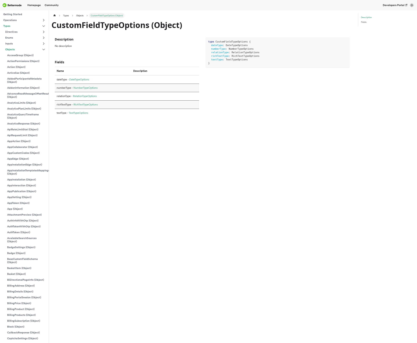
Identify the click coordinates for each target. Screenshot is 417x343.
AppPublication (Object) (21, 191)
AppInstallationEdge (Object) (24, 164)
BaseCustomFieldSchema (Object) (22, 260)
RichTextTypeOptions (85, 104)
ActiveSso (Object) (18, 72)
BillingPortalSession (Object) (24, 297)
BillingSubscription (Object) (23, 320)
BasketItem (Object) (19, 268)
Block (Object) (15, 326)
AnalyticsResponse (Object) (23, 123)
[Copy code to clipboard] (346, 41)
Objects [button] (10, 49)
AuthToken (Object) (18, 232)
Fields (364, 22)
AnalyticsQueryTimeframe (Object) (23, 116)
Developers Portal (393, 5)
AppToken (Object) (18, 203)
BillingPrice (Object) (19, 303)
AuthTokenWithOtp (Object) (24, 226)
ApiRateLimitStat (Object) (22, 129)
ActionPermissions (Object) (23, 61)
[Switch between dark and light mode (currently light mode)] (411, 5)
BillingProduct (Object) (21, 309)
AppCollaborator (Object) (22, 147)
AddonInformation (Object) (23, 87)
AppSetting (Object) (19, 197)
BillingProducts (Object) (21, 314)
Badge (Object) (16, 253)
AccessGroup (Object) (20, 55)
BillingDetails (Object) (20, 291)
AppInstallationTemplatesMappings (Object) (27, 172)
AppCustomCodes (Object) (23, 152)
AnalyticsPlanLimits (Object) (24, 108)
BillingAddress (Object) (21, 285)
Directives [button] (11, 31)
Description (366, 17)
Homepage (34, 5)
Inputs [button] (9, 43)
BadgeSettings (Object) (21, 247)
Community (52, 5)
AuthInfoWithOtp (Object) (22, 220)
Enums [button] (9, 37)
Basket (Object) (16, 273)
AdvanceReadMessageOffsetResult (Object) (27, 95)
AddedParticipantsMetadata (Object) (24, 80)
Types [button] (6, 25)
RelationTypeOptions (85, 96)
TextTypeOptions (78, 112)
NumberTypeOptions (85, 87)
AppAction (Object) (18, 141)
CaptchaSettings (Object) (22, 338)
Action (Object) (16, 67)
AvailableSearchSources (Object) (21, 240)
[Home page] (54, 15)
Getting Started (12, 14)
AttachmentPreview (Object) (24, 214)
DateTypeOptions (79, 79)
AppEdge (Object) (18, 158)
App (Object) (15, 208)
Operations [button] (10, 20)
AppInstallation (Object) (21, 179)
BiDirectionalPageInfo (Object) (25, 279)
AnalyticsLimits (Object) (21, 102)
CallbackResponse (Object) (23, 332)
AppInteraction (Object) (21, 185)
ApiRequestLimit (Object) (22, 135)
